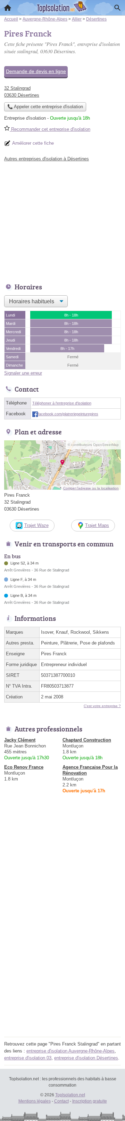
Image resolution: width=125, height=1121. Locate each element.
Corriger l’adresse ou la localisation (91, 488)
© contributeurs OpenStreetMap (93, 445)
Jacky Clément (19, 740)
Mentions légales (34, 1101)
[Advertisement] (62, 972)
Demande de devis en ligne (36, 71)
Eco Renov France (23, 767)
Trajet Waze (36, 525)
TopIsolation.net (70, 1094)
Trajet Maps (97, 525)
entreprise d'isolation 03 (27, 1057)
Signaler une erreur (23, 373)
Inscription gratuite (89, 1101)
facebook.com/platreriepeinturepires (68, 414)
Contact (61, 1101)
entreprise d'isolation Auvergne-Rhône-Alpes (70, 1051)
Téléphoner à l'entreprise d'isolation (61, 403)
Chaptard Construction (86, 740)
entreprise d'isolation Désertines (86, 1057)
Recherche (117, 7)
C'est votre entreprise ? (102, 706)
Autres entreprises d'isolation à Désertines (46, 158)
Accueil (7, 7)
